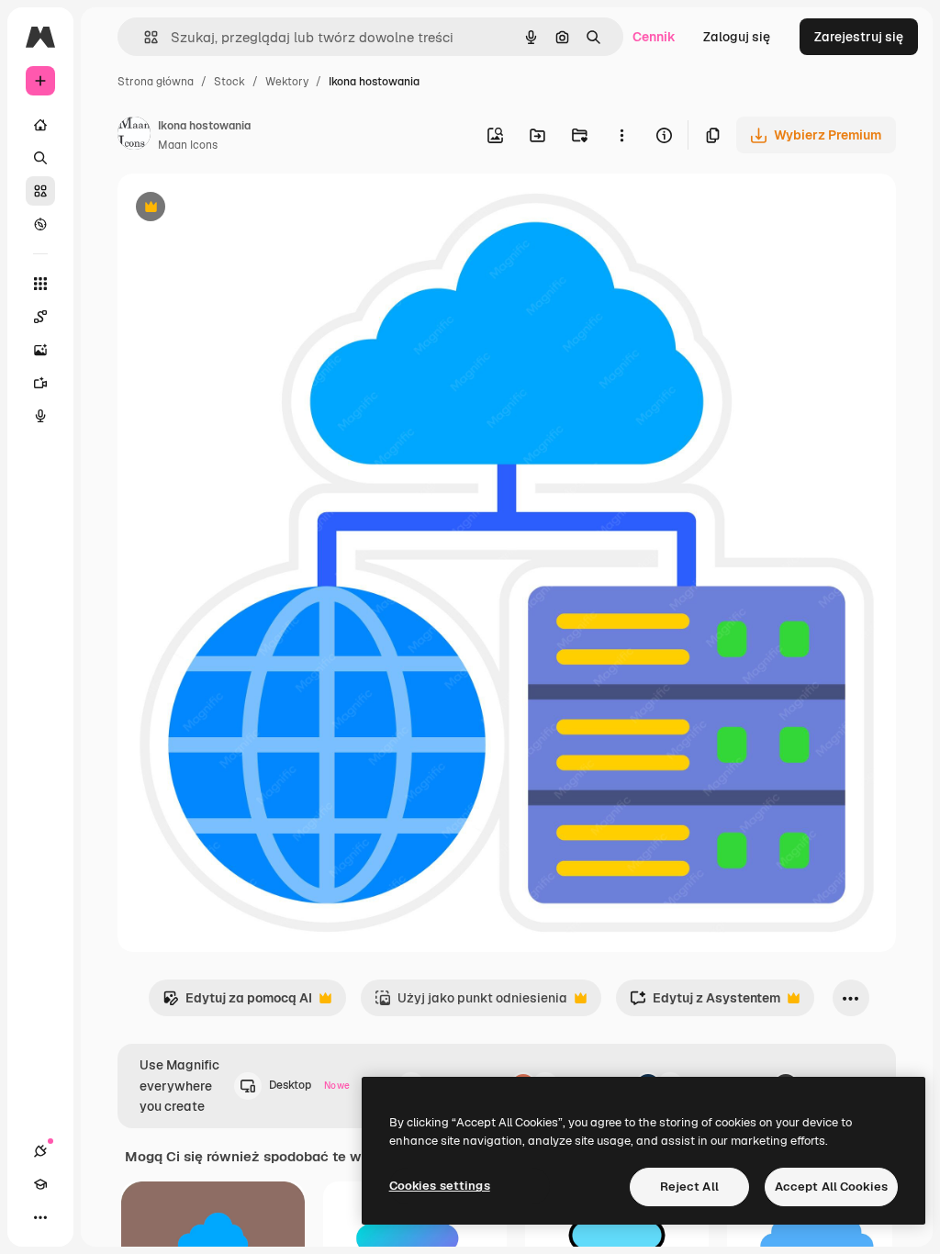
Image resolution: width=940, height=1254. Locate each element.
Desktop (309, 1085)
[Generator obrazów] (40, 349)
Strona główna (156, 81)
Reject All (689, 1186)
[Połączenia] (40, 1151)
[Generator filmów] (40, 382)
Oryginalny (244, 209)
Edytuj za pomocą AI (237, 1003)
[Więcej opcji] (621, 135)
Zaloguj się (736, 36)
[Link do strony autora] (134, 136)
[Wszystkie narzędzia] (40, 283)
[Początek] (40, 125)
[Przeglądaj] (40, 224)
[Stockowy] (40, 191)
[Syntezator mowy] (40, 416)
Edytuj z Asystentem (705, 1003)
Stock (229, 81)
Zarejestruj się (858, 36)
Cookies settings (439, 1185)
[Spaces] (40, 316)
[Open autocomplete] (143, 37)
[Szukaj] (40, 158)
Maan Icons (188, 145)
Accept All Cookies (831, 1186)
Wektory (286, 81)
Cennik (654, 36)
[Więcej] (40, 1217)
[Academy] (40, 1184)
